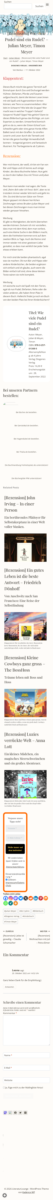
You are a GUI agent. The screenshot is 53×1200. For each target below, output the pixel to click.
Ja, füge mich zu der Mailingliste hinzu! (24, 1087)
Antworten (9, 987)
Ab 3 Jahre (24, 911)
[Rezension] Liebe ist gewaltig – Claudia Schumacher (13, 937)
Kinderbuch (28, 916)
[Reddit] (30, 898)
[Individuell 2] (10, 1113)
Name (8, 1055)
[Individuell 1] (5, 1113)
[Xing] (10, 903)
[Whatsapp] (5, 903)
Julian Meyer (14, 58)
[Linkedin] (35, 898)
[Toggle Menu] (47, 4)
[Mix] (45, 898)
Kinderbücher (35, 66)
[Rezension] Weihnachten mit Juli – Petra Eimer (39, 937)
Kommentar (10, 1013)
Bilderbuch (38, 911)
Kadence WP (28, 1192)
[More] (15, 903)
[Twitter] (20, 1113)
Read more (36, 648)
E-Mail (8, 1067)
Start (5, 58)
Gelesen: (15, 882)
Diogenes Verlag (19, 66)
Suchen (7, 1)
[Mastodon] (15, 898)
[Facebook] (5, 898)
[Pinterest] (40, 898)
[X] (25, 898)
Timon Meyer (10, 921)
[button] (4, 1195)
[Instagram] (10, 898)
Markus (19, 70)
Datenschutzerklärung (15, 867)
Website (8, 1080)
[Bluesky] (20, 898)
